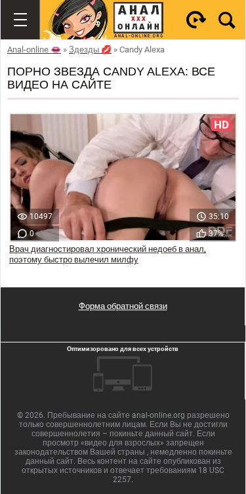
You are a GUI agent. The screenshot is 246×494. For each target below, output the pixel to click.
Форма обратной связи (123, 306)
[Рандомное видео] (196, 20)
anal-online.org (158, 415)
